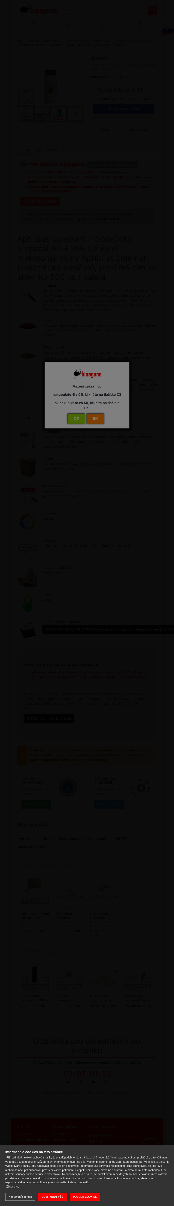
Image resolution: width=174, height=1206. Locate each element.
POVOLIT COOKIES (85, 1196)
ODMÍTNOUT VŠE (52, 1196)
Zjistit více (12, 1186)
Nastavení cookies (20, 1196)
